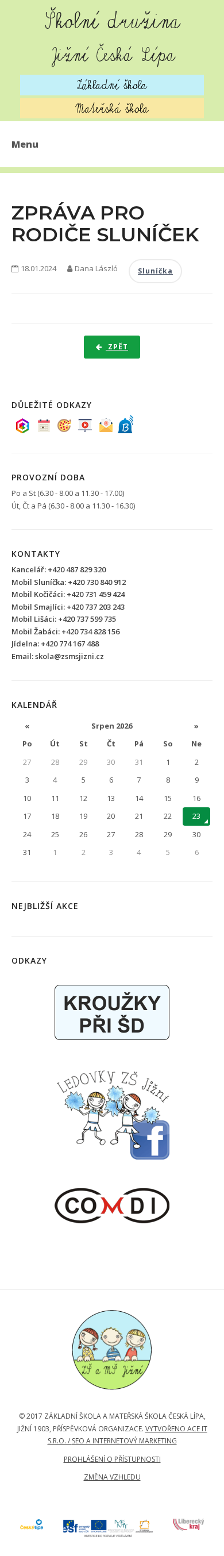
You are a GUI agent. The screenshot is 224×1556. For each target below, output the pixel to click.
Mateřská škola (112, 108)
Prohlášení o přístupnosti (112, 1459)
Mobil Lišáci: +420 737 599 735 (63, 619)
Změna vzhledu (112, 1477)
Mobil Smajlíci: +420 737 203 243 (68, 607)
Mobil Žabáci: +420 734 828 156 (65, 631)
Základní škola (112, 84)
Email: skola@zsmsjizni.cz (57, 656)
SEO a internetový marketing (124, 1441)
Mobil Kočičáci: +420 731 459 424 (68, 594)
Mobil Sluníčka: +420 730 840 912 (68, 582)
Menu (24, 144)
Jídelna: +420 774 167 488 (55, 643)
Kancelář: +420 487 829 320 (58, 569)
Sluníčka (155, 271)
